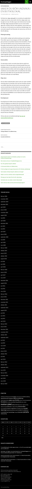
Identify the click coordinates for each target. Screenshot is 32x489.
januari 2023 (4, 209)
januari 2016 (4, 296)
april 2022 (3, 220)
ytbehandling (4, 413)
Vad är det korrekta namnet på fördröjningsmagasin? (13, 182)
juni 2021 (3, 226)
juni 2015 (3, 315)
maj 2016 (3, 288)
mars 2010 (3, 381)
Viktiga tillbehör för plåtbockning (8, 130)
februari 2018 (4, 269)
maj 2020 (3, 239)
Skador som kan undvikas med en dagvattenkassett (12, 174)
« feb (2, 437)
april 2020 (3, 242)
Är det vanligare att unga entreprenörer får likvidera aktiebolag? (15, 169)
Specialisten (15, 14)
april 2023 (3, 207)
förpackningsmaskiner (5, 400)
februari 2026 (4, 196)
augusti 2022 (4, 215)
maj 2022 (3, 218)
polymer (20, 404)
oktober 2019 (4, 250)
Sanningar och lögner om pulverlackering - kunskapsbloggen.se (15, 451)
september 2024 (4, 201)
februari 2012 (4, 362)
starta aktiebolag (4, 408)
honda (17, 400)
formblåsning (19, 398)
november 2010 (4, 375)
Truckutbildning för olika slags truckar (9, 447)
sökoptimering (9, 410)
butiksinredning (5, 123)
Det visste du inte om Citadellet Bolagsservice (11, 161)
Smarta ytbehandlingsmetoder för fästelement (11, 452)
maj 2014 (3, 343)
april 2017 (3, 275)
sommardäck (21, 406)
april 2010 (3, 378)
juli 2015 (3, 313)
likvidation (4, 402)
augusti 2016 (4, 283)
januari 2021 (4, 234)
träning (15, 412)
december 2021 (4, 223)
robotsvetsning (3, 406)
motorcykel (6, 404)
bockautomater (19, 396)
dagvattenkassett (4, 398)
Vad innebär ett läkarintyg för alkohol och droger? (12, 171)
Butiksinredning (5, 6)
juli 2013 (3, 348)
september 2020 (4, 237)
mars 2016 (3, 291)
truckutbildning (4, 412)
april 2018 (3, 266)
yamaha (26, 412)
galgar (10, 400)
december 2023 (4, 204)
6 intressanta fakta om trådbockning (9, 166)
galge (13, 400)
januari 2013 (4, 351)
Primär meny (30, 2)
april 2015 (3, 321)
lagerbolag (29, 400)
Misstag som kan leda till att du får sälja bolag (11, 177)
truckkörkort (25, 410)
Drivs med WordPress (5, 487)
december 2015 (4, 299)
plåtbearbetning (15, 404)
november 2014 (4, 332)
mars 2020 (3, 245)
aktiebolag (3, 396)
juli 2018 (3, 261)
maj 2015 (3, 318)
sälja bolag (3, 410)
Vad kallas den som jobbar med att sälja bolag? (11, 180)
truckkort (20, 410)
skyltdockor (9, 406)
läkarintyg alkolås (17, 402)
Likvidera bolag (10, 402)
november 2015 (4, 302)
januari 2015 (4, 326)
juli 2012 (3, 356)
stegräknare (14, 408)
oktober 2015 (4, 305)
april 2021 (3, 231)
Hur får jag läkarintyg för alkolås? (8, 163)
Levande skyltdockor (5, 135)
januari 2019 (4, 253)
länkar (22, 402)
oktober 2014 (4, 334)
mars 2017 (3, 277)
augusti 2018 (4, 258)
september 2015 (4, 307)
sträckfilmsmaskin (20, 408)
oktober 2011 (4, 364)
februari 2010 (4, 383)
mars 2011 (3, 370)
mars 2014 (3, 345)
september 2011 (4, 367)
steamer (9, 408)
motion (25, 402)
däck (14, 398)
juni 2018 (3, 264)
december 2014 (4, 329)
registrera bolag (25, 404)
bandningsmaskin (8, 396)
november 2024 (4, 199)
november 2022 (4, 212)
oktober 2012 (4, 353)
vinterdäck (20, 412)
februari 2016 (4, 294)
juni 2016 (3, 286)
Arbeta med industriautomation (8, 459)
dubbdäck (11, 398)
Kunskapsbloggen (6, 2)
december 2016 (4, 280)
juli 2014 (3, 340)
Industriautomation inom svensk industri (10, 455)
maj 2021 (3, 228)
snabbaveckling (15, 406)
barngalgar (13, 396)
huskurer (20, 400)
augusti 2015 (4, 310)
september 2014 (4, 337)
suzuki (26, 408)
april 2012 (3, 359)
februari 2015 (4, 324)
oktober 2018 (4, 256)
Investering (25, 400)
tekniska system (15, 410)
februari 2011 (4, 372)
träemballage (11, 412)
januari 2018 (4, 272)
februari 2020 (4, 247)
